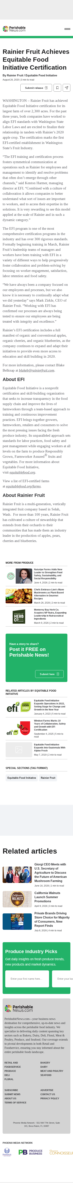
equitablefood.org (22, 472)
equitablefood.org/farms (23, 486)
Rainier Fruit (48, 777)
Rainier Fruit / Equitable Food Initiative (32, 75)
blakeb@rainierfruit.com (36, 370)
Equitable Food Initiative (21, 777)
